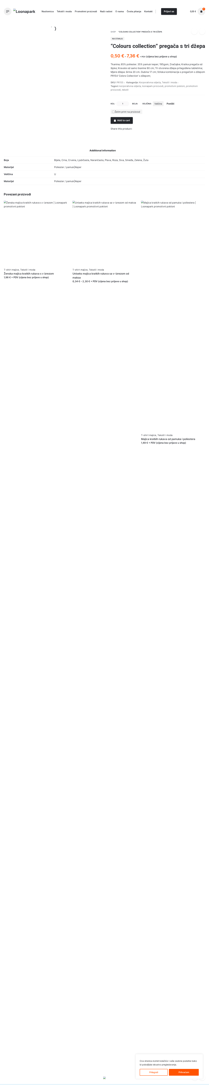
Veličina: (147, 104)
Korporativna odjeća (150, 22)
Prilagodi (153, 1072)
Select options (12, 280)
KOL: (113, 104)
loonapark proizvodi (152, 86)
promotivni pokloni (175, 86)
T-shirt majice (11, 269)
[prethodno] (194, 31)
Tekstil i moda (169, 82)
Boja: (135, 104)
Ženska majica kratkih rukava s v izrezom (29, 273)
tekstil (125, 89)
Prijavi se (169, 11)
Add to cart (123, 120)
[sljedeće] (202, 31)
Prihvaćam (184, 1072)
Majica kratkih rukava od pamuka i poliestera (168, 439)
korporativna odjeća (130, 86)
